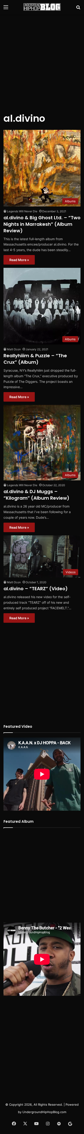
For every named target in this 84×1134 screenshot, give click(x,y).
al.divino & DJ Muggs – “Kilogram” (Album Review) (36, 494)
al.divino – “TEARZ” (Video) (36, 588)
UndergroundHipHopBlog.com (44, 1112)
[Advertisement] (42, 60)
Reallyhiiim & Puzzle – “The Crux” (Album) (35, 358)
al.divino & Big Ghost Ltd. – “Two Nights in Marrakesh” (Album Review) (42, 224)
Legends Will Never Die (22, 211)
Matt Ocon (14, 349)
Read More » (19, 260)
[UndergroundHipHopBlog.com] (42, 7)
